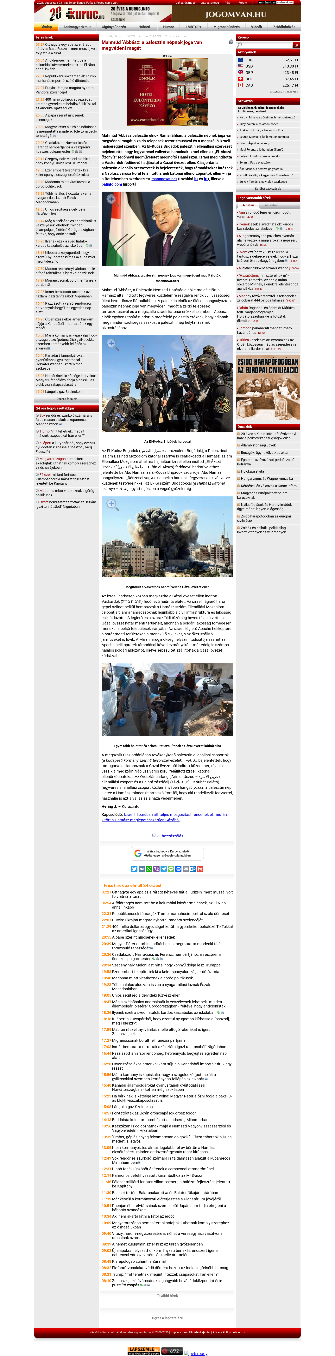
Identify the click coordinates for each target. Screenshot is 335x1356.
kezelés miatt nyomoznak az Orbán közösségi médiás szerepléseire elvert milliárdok (266, 344)
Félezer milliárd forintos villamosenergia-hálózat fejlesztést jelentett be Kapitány (171, 1184)
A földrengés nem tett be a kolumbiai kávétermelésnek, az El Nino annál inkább (65, 64)
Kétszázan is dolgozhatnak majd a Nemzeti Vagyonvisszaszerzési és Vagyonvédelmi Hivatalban (171, 1128)
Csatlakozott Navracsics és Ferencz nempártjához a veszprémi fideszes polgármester (63, 147)
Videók (256, 27)
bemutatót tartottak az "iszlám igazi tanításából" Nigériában (66, 504)
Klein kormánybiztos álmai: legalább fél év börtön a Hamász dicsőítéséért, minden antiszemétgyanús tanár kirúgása (164, 1149)
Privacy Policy (222, 1332)
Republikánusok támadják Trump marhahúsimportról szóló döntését (66, 78)
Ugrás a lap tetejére (167, 1318)
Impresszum (179, 1332)
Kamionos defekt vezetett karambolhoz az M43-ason (157, 1175)
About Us (239, 1332)
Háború (144, 27)
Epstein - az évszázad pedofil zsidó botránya (265, 462)
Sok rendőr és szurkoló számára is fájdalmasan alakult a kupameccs (171, 1160)
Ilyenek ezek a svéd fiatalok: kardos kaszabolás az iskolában (62, 243)
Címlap (46, 27)
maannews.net (164, 179)
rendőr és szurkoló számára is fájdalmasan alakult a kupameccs (64, 419)
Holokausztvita (252, 471)
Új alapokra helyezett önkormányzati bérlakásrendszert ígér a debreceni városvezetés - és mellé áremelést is (165, 1252)
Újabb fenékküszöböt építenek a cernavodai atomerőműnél (163, 1169)
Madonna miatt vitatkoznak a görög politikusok (63, 184)
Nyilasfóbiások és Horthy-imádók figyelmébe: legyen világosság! (264, 507)
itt (196, 179)
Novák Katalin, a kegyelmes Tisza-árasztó (265, 175)
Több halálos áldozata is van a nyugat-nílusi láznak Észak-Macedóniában (63, 197)
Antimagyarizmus (77, 27)
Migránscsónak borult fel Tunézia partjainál (66, 282)
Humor (168, 27)
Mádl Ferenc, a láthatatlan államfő (260, 149)
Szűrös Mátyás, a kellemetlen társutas (263, 137)
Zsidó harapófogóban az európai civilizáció (264, 518)
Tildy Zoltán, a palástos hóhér (257, 124)
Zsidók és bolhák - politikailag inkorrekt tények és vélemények (261, 530)
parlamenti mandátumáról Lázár (265, 330)
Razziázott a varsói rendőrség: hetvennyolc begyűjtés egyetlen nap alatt (64, 307)
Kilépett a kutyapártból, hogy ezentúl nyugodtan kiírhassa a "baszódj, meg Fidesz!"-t (66, 257)
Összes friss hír (67, 399)
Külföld (107, 36)
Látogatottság (210, 2)
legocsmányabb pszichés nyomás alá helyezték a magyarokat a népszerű (267, 240)
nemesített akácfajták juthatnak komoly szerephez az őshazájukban (66, 463)
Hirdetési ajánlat (199, 1332)
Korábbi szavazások (268, 188)
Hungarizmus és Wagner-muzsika (267, 478)
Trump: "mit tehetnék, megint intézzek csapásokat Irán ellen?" (165, 1274)
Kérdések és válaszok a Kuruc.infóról (269, 486)
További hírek (167, 1295)
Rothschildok (269, 268)
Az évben (272, 205)
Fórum (243, 2)
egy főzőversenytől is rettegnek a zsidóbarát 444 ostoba (267, 298)
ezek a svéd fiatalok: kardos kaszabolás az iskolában (265, 226)
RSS (227, 2)
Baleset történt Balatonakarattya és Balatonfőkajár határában (165, 1193)
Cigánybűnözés (114, 27)
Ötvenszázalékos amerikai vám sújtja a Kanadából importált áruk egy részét (64, 323)
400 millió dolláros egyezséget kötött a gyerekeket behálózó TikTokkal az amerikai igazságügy (66, 103)
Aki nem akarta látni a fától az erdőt (143, 1216)
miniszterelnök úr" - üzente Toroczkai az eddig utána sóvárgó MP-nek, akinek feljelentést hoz (267, 281)
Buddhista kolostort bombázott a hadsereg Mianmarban (160, 1120)
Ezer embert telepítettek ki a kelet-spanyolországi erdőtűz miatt (62, 172)
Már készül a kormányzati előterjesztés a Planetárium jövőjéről (166, 1199)
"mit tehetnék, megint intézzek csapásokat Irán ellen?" (60, 433)
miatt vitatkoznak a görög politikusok (65, 493)
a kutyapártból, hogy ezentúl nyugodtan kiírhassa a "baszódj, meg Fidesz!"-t (66, 447)
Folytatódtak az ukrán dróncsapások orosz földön (154, 1113)
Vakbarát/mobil (185, 2)
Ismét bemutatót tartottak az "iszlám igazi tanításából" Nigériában (64, 294)
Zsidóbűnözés (284, 27)
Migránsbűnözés (226, 27)
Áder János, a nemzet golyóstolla (260, 169)
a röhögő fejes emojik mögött (264, 214)
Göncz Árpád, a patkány (253, 143)
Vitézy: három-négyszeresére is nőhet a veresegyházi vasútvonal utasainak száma (168, 1235)
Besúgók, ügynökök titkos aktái (264, 453)
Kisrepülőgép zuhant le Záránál (139, 1261)
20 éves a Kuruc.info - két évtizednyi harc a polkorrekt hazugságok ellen (266, 436)
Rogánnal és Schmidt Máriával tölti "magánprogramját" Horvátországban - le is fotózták (266, 314)
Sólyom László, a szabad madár (258, 156)
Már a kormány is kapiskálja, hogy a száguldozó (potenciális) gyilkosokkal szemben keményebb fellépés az (66, 341)
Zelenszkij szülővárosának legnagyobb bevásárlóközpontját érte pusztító (167, 1283)
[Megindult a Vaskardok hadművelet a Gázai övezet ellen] (167, 537)
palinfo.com (112, 184)
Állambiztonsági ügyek (258, 445)
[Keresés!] (296, 45)
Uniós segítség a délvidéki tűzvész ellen (60, 211)
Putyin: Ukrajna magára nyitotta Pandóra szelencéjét (65, 90)
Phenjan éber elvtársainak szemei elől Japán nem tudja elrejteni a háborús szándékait (169, 1208)
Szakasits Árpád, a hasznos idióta (260, 130)
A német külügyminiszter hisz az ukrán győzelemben (157, 1244)
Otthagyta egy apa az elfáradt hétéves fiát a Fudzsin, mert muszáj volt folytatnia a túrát (66, 48)
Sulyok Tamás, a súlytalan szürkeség (262, 181)
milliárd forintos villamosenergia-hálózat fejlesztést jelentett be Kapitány (62, 479)
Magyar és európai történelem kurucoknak (262, 495)
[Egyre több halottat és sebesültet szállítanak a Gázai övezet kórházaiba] (167, 700)
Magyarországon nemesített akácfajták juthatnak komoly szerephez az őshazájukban (170, 1225)
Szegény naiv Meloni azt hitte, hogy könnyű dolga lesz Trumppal (63, 161)
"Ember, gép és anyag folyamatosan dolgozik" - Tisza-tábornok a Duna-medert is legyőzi (172, 1139)
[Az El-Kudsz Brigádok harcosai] (167, 384)
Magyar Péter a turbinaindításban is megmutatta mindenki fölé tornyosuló (66, 131)
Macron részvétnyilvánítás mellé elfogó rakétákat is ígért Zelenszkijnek (65, 271)
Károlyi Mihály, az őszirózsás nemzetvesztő (266, 117)
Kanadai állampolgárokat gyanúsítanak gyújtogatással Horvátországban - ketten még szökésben (60, 361)
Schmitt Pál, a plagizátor (254, 162)
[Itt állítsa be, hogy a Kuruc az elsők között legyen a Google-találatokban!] (167, 860)
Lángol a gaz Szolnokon (59, 392)
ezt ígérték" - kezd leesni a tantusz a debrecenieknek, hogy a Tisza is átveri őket (267, 256)
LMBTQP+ (194, 27)
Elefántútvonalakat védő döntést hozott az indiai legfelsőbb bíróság (170, 1268)
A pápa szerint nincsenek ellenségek (60, 117)
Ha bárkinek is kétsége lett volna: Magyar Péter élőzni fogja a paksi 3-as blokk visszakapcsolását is (66, 380)
